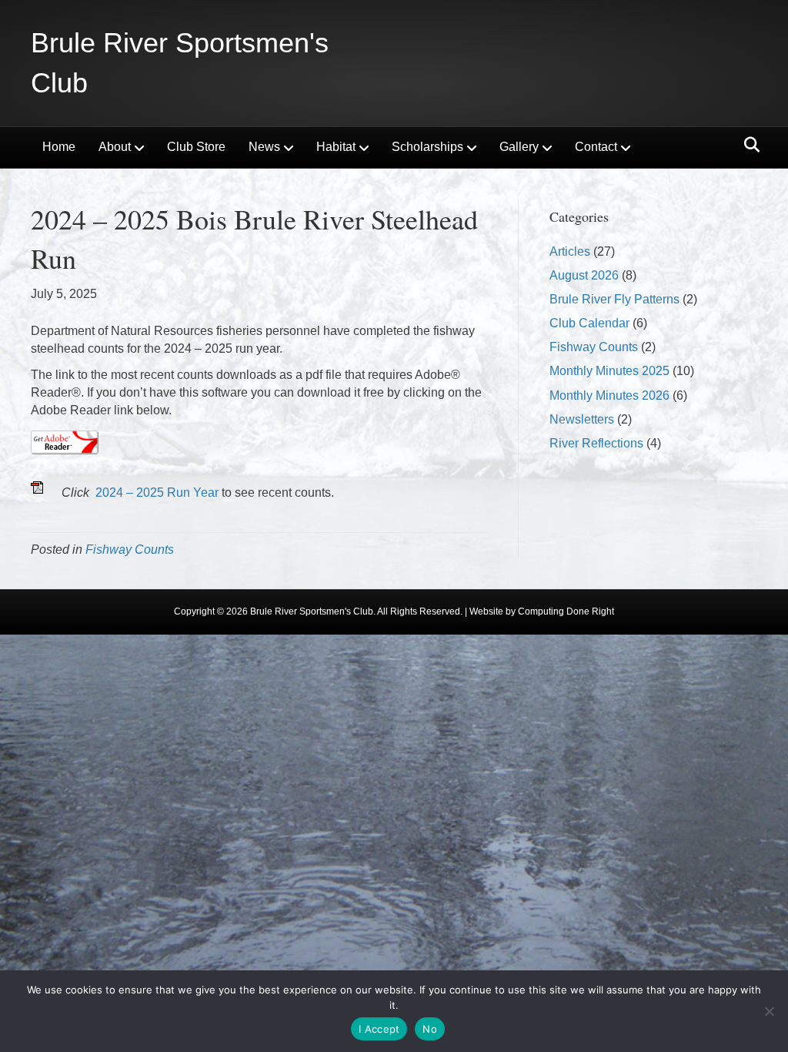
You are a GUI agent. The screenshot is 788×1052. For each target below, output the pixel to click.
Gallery (519, 146)
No (429, 1029)
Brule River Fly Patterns (614, 299)
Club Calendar (589, 323)
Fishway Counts (129, 549)
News (264, 146)
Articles (569, 251)
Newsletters (581, 419)
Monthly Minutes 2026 (609, 395)
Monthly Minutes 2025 (609, 370)
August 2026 (584, 275)
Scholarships (427, 146)
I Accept (379, 1029)
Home (58, 146)
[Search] (747, 145)
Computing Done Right (566, 611)
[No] (768, 1011)
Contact (596, 146)
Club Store (196, 146)
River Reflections (596, 443)
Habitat (336, 146)
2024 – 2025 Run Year (157, 492)
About (114, 146)
